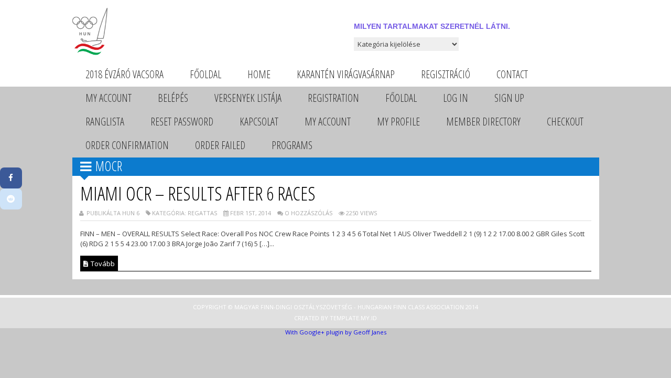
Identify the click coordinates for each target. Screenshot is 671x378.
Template (344, 318)
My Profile (398, 121)
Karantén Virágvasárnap (346, 74)
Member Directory (483, 121)
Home (258, 74)
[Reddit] (11, 198)
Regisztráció (445, 74)
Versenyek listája (248, 98)
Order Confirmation (127, 145)
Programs (292, 145)
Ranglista (104, 121)
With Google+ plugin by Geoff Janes (335, 332)
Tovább (102, 263)
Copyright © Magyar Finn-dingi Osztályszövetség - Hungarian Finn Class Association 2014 (335, 307)
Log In (455, 98)
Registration (333, 98)
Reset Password (181, 121)
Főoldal (205, 74)
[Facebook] (11, 177)
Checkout (565, 121)
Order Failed (220, 145)
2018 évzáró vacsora (124, 74)
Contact (512, 74)
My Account (108, 98)
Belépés (173, 98)
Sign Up (509, 98)
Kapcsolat (259, 121)
